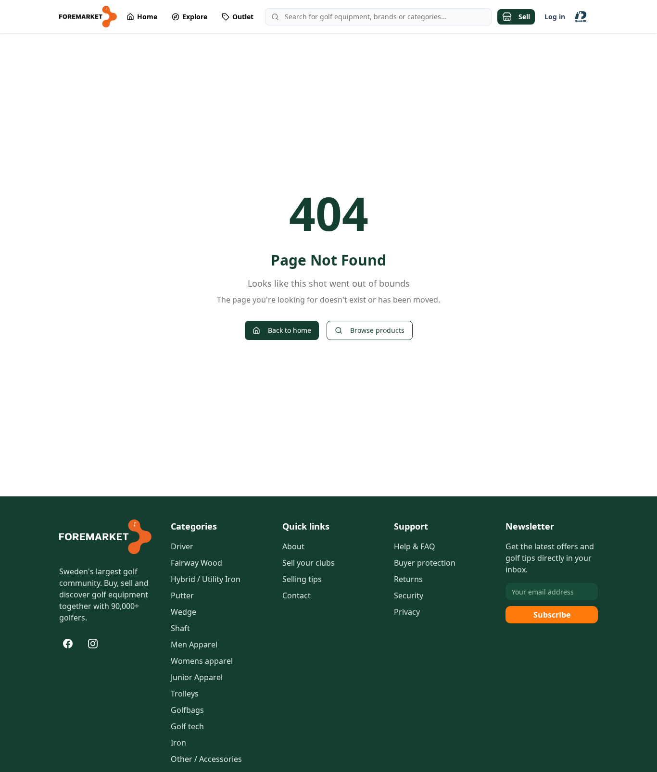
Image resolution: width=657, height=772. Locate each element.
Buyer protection (424, 562)
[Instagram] (92, 643)
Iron (178, 742)
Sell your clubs (308, 562)
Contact (296, 595)
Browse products (377, 330)
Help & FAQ (414, 546)
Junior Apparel (197, 677)
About (293, 546)
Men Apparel (194, 644)
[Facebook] (67, 643)
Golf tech (187, 726)
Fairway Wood (196, 562)
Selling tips (302, 579)
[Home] (105, 536)
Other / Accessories (206, 759)
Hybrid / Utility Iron (205, 579)
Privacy (407, 612)
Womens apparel (202, 661)
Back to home (289, 330)
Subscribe (551, 614)
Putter (182, 595)
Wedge (183, 612)
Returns (408, 579)
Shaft (180, 628)
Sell (524, 16)
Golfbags (187, 710)
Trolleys (185, 693)
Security (408, 595)
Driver (182, 546)
